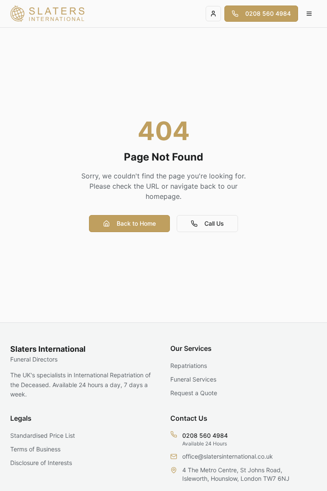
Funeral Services (193, 379)
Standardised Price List (42, 435)
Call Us (214, 223)
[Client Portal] (213, 13)
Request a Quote (193, 392)
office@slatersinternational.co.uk (227, 456)
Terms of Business (35, 449)
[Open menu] (309, 13)
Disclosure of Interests (41, 462)
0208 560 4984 (268, 13)
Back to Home (136, 223)
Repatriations (188, 365)
